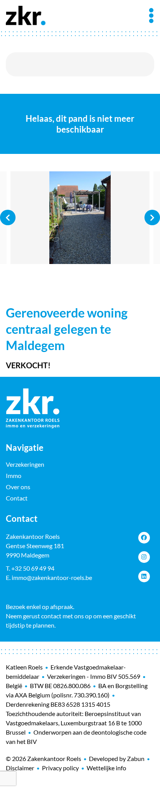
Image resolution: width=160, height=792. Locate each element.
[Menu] (151, 15)
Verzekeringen (25, 464)
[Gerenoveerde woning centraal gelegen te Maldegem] (80, 217)
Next (152, 217)
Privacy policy (60, 767)
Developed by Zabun (116, 758)
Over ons (18, 486)
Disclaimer (20, 767)
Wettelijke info (106, 767)
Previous (8, 217)
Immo (13, 475)
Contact (17, 498)
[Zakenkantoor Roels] (25, 14)
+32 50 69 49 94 (32, 568)
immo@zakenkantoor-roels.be (52, 577)
